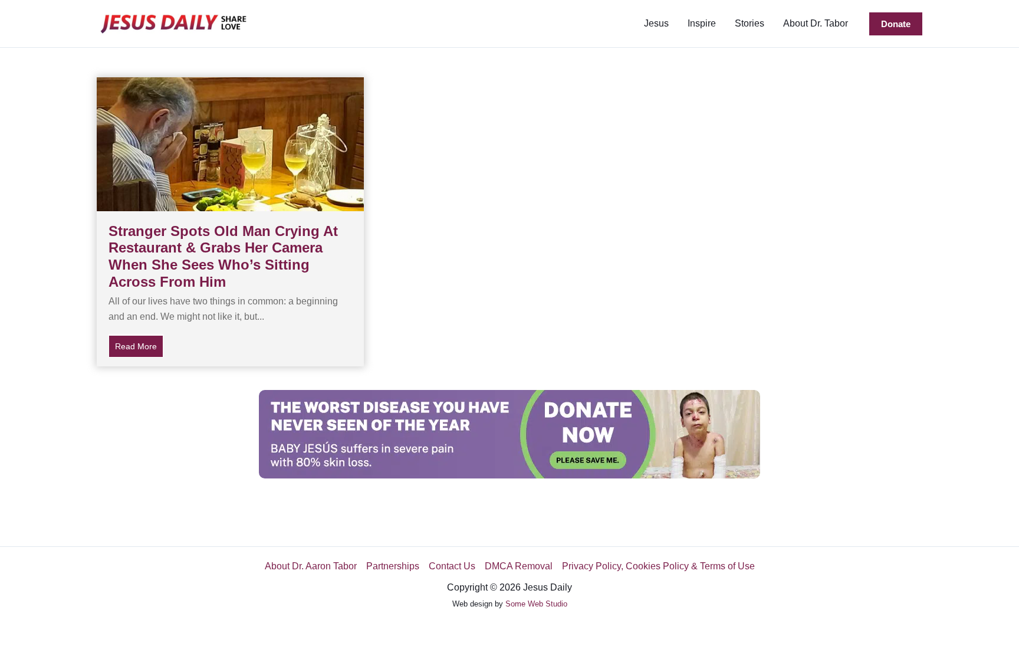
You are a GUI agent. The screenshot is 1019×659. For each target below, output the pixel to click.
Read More (139, 346)
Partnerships (392, 566)
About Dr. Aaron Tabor (311, 566)
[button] (895, 23)
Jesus (656, 23)
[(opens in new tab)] (509, 433)
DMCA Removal (519, 566)
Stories (749, 23)
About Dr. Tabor (815, 23)
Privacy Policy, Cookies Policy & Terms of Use (658, 566)
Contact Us (452, 566)
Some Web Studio (536, 603)
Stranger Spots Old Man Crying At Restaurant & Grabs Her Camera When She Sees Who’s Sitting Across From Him (223, 256)
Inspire (702, 23)
